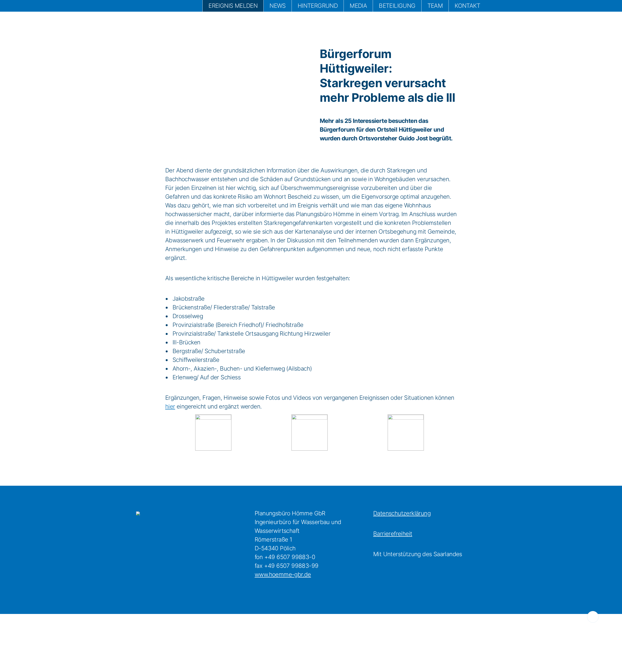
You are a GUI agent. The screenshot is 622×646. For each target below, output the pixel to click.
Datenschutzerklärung (402, 513)
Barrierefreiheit (392, 533)
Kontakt (467, 5)
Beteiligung (397, 5)
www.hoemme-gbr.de (283, 574)
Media (358, 5)
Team (435, 5)
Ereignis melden (233, 5)
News (277, 5)
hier (170, 406)
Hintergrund (318, 5)
